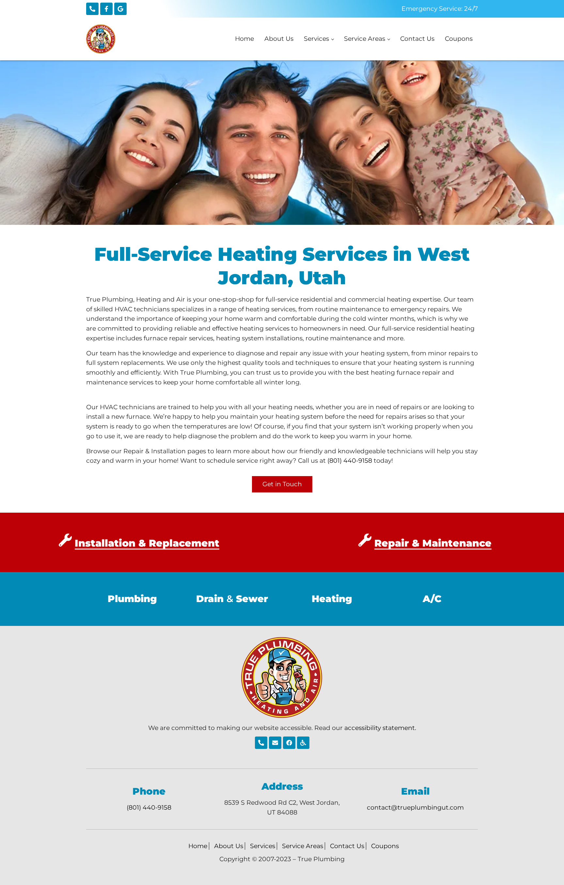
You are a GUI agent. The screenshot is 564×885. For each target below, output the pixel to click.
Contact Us (347, 846)
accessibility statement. (380, 728)
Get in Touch (282, 484)
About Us (228, 846)
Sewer (252, 598)
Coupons (385, 846)
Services (262, 846)
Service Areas (302, 846)
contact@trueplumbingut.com (415, 807)
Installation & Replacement (147, 543)
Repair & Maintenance (433, 543)
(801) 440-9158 (349, 460)
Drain (210, 598)
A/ (432, 598)
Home (197, 846)
